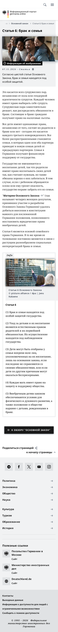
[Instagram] (50, 467)
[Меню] (52, 4)
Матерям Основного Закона (21, 195)
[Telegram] (10, 467)
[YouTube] (40, 467)
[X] (30, 467)
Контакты (7, 595)
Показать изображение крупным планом (30, 272)
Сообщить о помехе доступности (20, 612)
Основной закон (20, 23)
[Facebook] (20, 467)
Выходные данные (12, 600)
